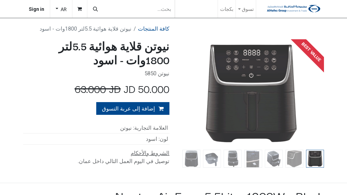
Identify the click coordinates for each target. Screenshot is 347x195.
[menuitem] (227, 9)
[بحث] (95, 9)
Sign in (36, 9)
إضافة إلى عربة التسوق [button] (129, 108)
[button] (313, 93)
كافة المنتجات (153, 28)
